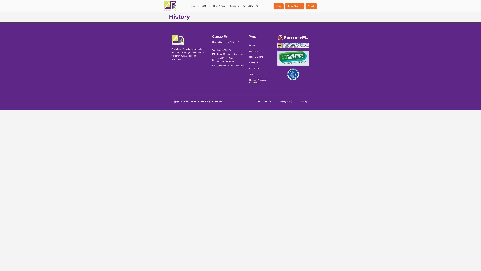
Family (233, 6)
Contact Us (248, 6)
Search (311, 6)
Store (258, 6)
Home (192, 6)
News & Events (220, 6)
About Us (203, 6)
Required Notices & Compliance (258, 81)
